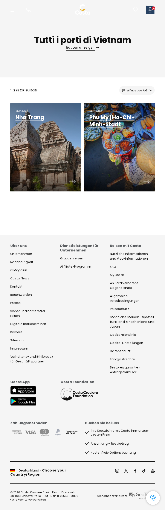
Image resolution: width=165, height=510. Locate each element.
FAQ (113, 267)
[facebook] (135, 471)
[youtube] (153, 471)
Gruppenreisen (71, 258)
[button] (136, 9)
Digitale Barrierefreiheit (28, 324)
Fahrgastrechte (122, 359)
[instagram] (117, 471)
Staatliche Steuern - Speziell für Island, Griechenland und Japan (132, 322)
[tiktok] (144, 471)
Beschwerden (21, 295)
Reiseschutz (119, 309)
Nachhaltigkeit (21, 262)
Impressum (19, 348)
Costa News (19, 278)
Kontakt (16, 286)
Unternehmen (21, 254)
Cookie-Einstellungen (126, 343)
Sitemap (17, 340)
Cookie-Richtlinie (123, 335)
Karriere (16, 332)
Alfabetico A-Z (137, 90)
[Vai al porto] (72, 182)
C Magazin (18, 270)
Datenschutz (120, 351)
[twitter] (126, 471)
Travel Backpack (135, 9)
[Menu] (12, 9)
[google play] (23, 402)
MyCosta (117, 275)
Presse (15, 303)
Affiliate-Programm (75, 266)
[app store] (23, 390)
